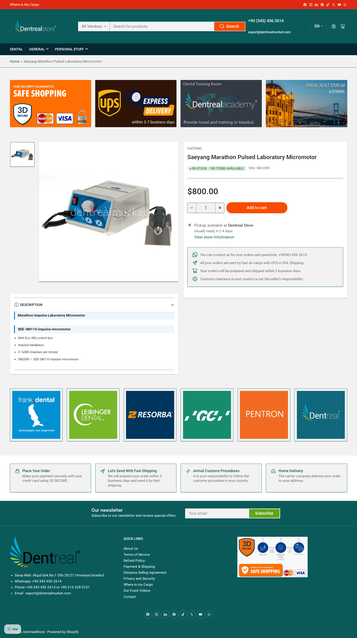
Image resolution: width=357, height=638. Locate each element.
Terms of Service (137, 554)
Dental (16, 49)
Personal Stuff (69, 49)
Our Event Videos (137, 590)
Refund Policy (134, 560)
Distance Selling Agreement (145, 572)
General (37, 49)
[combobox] (178, 26)
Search (232, 26)
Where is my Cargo (138, 584)
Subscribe (264, 513)
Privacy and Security (139, 578)
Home (14, 61)
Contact (130, 597)
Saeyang (194, 148)
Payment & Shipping (139, 566)
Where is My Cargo (24, 4)
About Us (131, 548)
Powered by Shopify (63, 632)
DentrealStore (34, 632)
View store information (214, 237)
